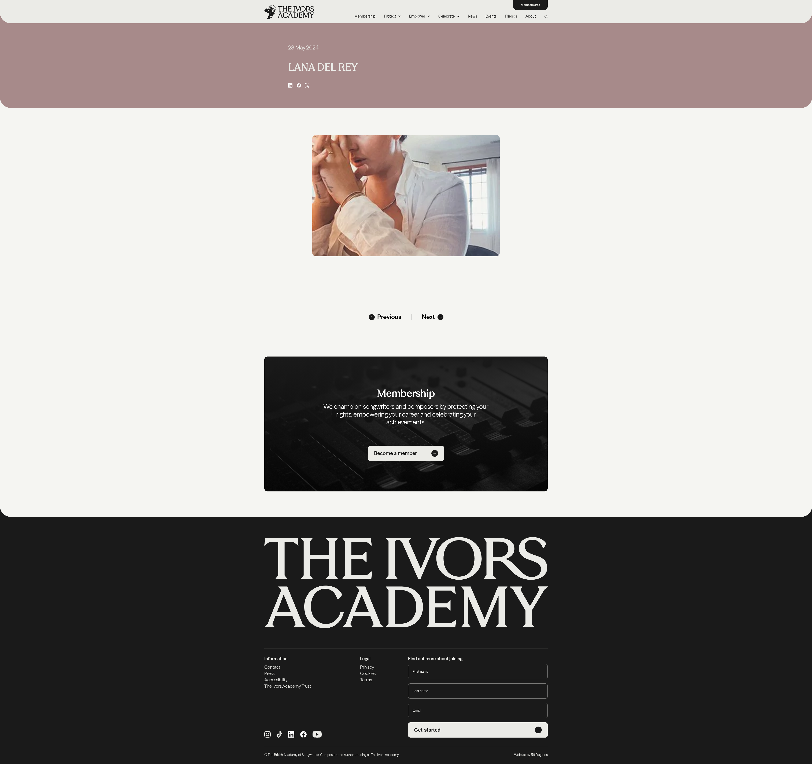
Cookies (368, 673)
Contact (272, 667)
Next (428, 317)
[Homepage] (289, 12)
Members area (530, 5)
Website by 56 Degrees (531, 755)
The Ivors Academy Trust (287, 686)
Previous (389, 317)
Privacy (367, 667)
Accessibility (276, 679)
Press (269, 673)
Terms (366, 679)
